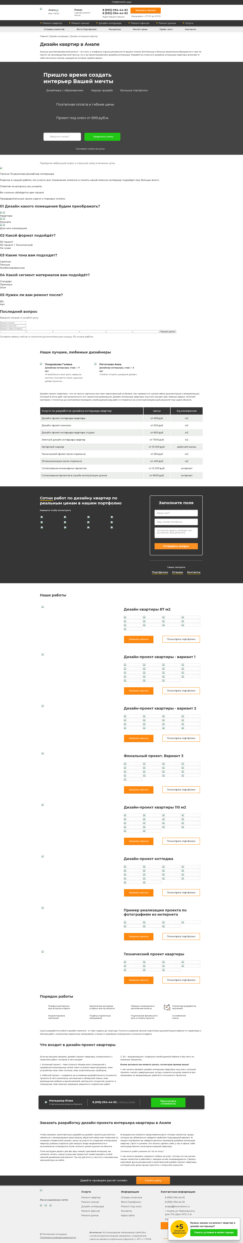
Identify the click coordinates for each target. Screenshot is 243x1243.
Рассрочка (115, 29)
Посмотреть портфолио (181, 639)
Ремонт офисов (140, 23)
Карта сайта (128, 1215)
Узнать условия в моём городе (214, 1232)
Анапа (53, 12)
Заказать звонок (145, 10)
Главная (44, 36)
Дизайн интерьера (110, 23)
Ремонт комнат (80, 23)
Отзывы (177, 572)
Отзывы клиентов (54, 29)
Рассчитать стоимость (168, 1102)
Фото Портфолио (86, 29)
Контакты (190, 29)
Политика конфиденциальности (58, 1237)
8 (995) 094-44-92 (115, 10)
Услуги (189, 23)
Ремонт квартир (52, 23)
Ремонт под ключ (131, 1206)
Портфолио (160, 572)
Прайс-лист (166, 29)
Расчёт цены (140, 29)
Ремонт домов (167, 23)
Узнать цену (153, 1180)
